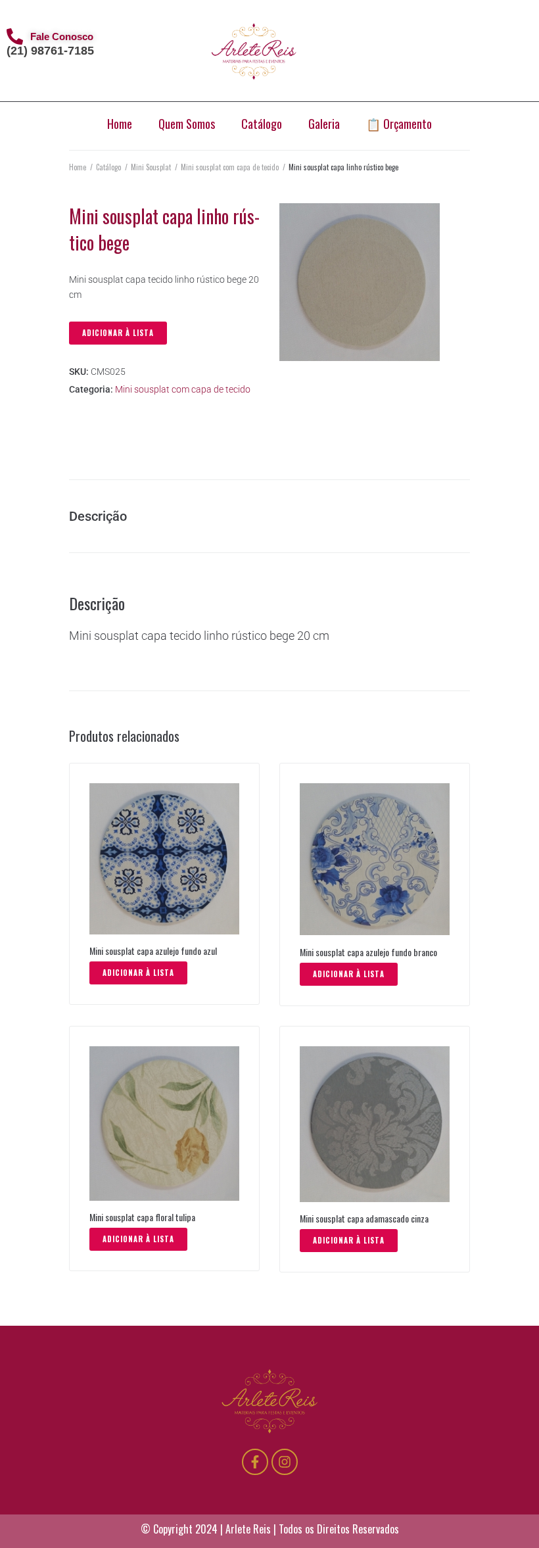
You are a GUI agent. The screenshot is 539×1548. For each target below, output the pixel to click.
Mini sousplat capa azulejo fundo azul (153, 950)
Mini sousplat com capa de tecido (230, 167)
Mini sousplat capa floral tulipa (142, 1217)
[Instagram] (284, 1462)
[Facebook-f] (255, 1462)
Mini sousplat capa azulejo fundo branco (368, 952)
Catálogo (261, 123)
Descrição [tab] (98, 516)
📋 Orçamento (399, 123)
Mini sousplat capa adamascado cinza (364, 1218)
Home (119, 123)
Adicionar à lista (118, 332)
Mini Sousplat (151, 167)
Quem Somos (186, 123)
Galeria (324, 123)
